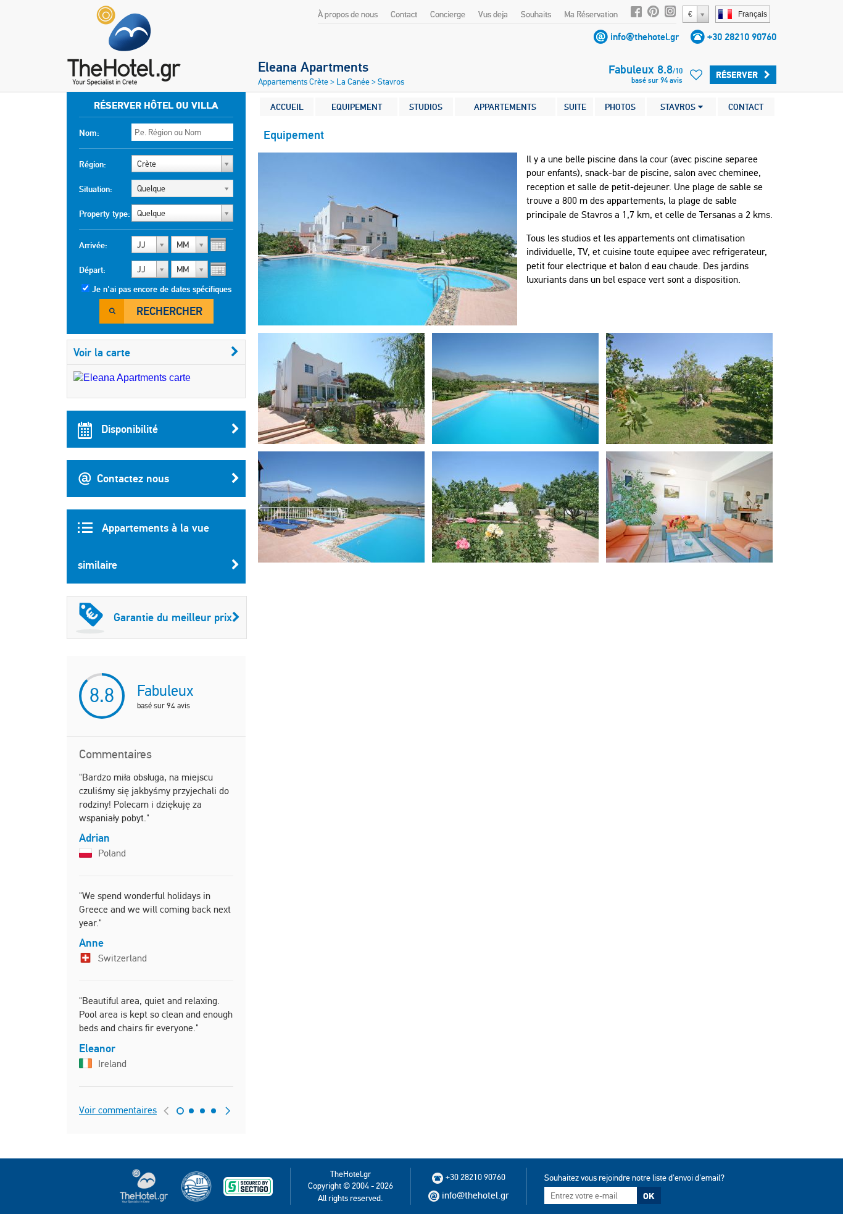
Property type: (104, 213)
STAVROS (679, 106)
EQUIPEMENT (356, 106)
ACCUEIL (287, 106)
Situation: (95, 189)
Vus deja (493, 14)
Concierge (447, 14)
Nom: (89, 132)
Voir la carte (101, 352)
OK (648, 1196)
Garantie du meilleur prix (173, 617)
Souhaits (536, 14)
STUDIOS (425, 106)
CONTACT (745, 106)
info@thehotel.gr (644, 36)
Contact (404, 14)
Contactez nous (133, 478)
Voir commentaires (118, 1110)
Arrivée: (93, 245)
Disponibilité (128, 429)
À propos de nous (348, 14)
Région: (92, 164)
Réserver (737, 74)
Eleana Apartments (313, 66)
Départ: (92, 269)
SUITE (575, 106)
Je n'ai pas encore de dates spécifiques (161, 289)
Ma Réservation (591, 14)
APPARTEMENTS (505, 106)
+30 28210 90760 (741, 36)
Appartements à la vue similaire (143, 546)
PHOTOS (620, 106)
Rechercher (169, 311)
